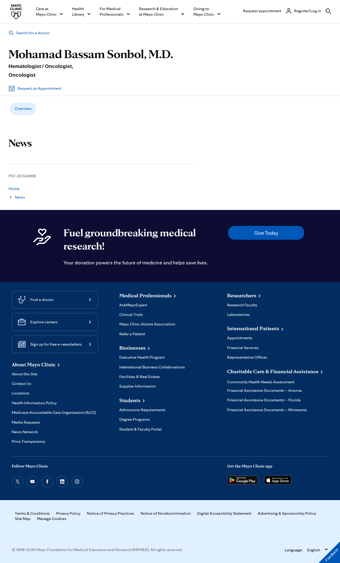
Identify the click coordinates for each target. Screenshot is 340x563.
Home (13, 188)
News (20, 197)
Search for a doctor (33, 32)
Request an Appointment (39, 88)
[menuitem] (22, 108)
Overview (23, 108)
